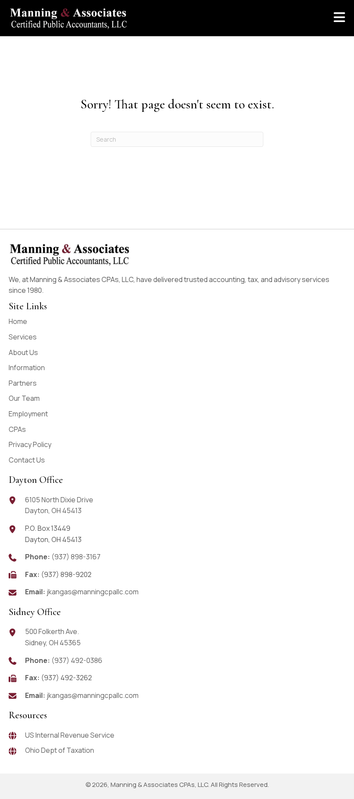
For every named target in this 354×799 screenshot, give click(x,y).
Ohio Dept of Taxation (59, 750)
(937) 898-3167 (76, 556)
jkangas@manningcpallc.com (93, 591)
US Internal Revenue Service (69, 735)
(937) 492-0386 (76, 660)
